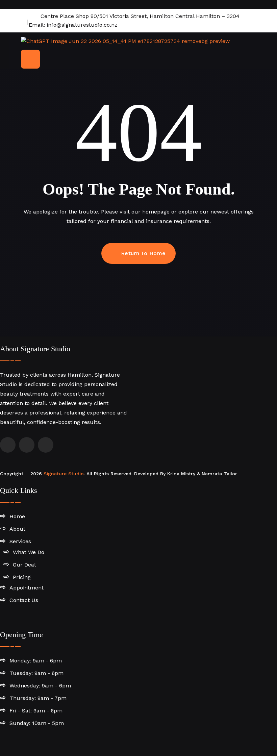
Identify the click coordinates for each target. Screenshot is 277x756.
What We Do (28, 552)
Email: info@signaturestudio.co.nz (72, 25)
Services (20, 541)
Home (17, 516)
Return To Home (143, 253)
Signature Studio (64, 473)
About (17, 529)
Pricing (22, 577)
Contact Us (23, 600)
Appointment (26, 587)
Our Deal (24, 564)
